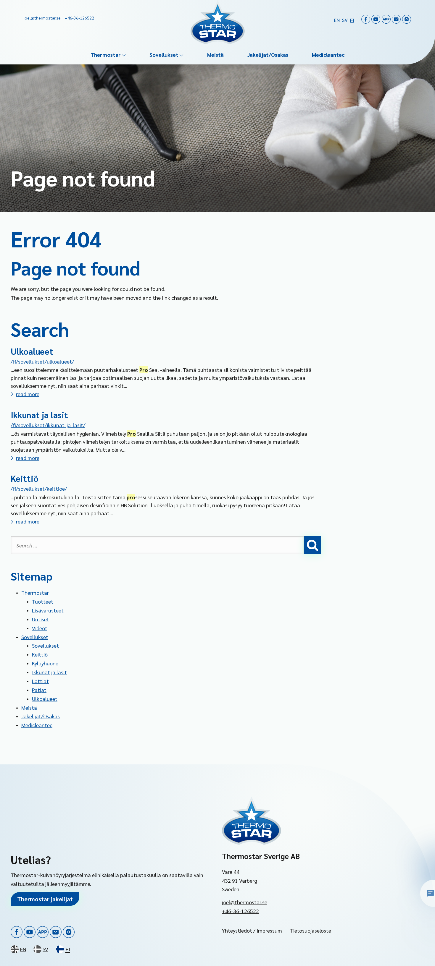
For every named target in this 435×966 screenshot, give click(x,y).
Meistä (215, 54)
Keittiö (24, 478)
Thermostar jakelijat (45, 899)
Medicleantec (328, 54)
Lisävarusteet (48, 610)
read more (27, 393)
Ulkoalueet (32, 351)
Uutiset (40, 619)
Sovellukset (163, 54)
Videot (39, 628)
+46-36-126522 (240, 910)
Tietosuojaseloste (310, 930)
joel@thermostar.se (244, 902)
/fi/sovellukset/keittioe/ (39, 488)
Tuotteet (42, 601)
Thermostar (106, 54)
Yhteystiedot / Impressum (252, 930)
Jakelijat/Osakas (267, 54)
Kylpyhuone (45, 663)
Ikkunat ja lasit (39, 414)
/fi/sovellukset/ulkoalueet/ (42, 361)
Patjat (39, 689)
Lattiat (40, 681)
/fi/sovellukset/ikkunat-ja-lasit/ (48, 425)
